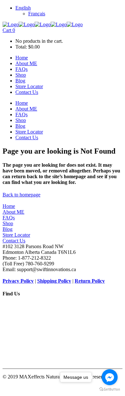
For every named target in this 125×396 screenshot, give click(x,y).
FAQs (9, 217)
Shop (8, 223)
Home (9, 206)
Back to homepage (21, 194)
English (23, 8)
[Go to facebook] (110, 377)
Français (36, 13)
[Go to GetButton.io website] (109, 389)
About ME (13, 212)
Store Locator (16, 235)
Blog (8, 229)
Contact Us (14, 240)
